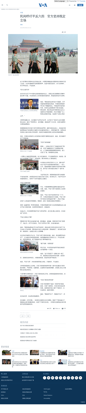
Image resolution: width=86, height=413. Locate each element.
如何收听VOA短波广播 (28, 380)
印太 (41, 360)
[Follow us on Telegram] (64, 377)
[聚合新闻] (72, 377)
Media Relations (48, 395)
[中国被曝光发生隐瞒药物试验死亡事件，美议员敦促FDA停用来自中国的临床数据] (34, 352)
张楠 (21, 24)
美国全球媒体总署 (27, 392)
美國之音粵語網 (26, 398)
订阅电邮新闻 (4, 377)
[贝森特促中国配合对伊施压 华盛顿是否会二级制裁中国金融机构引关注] (62, 352)
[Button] (64, 32)
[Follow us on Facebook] (52, 377)
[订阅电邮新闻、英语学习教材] (80, 377)
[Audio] (69, 5)
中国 (21, 12)
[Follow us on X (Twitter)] (44, 377)
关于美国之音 (4, 389)
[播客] (76, 377)
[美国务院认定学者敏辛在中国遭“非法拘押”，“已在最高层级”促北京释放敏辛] (62, 361)
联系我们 (3, 392)
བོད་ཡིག (45, 392)
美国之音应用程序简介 (7, 380)
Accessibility (47, 398)
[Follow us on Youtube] (48, 377)
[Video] (74, 5)
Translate (82, 1)
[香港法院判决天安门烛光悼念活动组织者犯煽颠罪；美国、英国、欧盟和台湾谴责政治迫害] (6, 361)
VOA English (47, 389)
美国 (69, 351)
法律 (13, 351)
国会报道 (42, 351)
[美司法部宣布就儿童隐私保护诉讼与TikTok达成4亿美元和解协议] (6, 352)
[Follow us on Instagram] (56, 377)
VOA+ (2, 395)
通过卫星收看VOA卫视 (28, 377)
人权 (13, 360)
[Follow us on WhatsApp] (68, 377)
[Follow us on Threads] (60, 377)
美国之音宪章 (4, 398)
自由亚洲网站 (68, 389)
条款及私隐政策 (26, 389)
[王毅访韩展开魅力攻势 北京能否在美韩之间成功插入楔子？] (34, 361)
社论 (23, 395)
